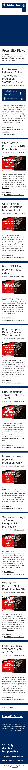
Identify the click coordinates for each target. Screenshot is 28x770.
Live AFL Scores (12, 716)
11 (9, 707)
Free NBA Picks (9, 127)
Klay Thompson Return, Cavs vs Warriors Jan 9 (11, 332)
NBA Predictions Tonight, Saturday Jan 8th (13, 395)
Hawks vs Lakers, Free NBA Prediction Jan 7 (13, 459)
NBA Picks (17, 129)
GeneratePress (14, 767)
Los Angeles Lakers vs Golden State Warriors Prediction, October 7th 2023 (13, 75)
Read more (18, 122)
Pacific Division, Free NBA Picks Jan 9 (12, 269)
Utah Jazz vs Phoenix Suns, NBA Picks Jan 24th (14, 146)
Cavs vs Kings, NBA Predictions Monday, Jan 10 (12, 207)
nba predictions (19, 195)
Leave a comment (9, 134)
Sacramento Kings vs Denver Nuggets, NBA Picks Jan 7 (13, 522)
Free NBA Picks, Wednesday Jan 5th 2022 (12, 649)
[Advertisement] (14, 30)
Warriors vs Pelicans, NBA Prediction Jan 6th (13, 586)
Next (12, 707)
